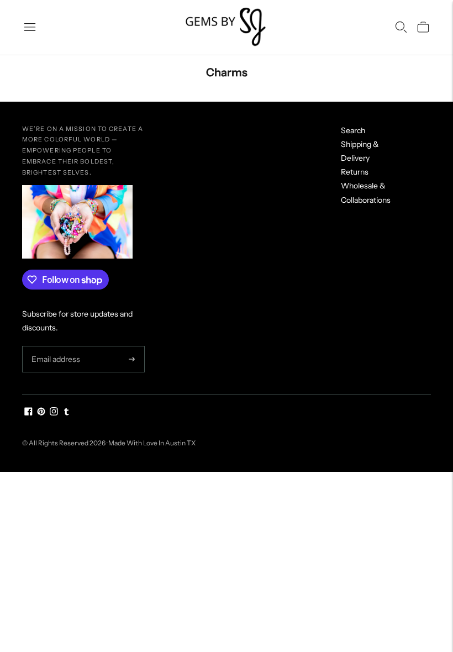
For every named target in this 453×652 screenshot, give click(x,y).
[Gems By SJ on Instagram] (54, 413)
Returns (354, 172)
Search (353, 130)
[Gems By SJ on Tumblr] (66, 413)
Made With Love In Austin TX (152, 443)
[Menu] (30, 27)
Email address (54, 346)
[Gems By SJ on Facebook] (28, 413)
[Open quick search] (401, 27)
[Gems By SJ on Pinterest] (41, 413)
